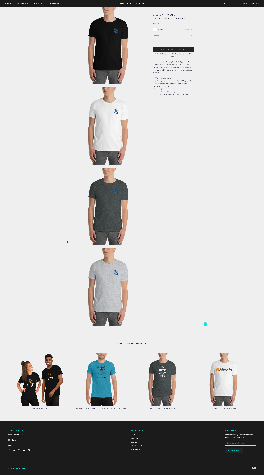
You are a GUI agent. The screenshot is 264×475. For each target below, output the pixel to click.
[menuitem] (9, 3)
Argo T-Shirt (40, 409)
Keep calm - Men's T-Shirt (163, 409)
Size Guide (12, 440)
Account (234, 3)
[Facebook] (9, 450)
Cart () (255, 3)
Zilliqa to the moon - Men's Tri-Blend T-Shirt (101, 409)
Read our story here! (15, 435)
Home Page (134, 438)
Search (244, 3)
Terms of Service (136, 446)
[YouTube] (24, 450)
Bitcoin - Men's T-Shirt (224, 409)
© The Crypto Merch (18, 468)
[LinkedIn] (29, 450)
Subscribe (234, 450)
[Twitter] (14, 450)
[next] (257, 380)
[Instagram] (19, 450)
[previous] (6, 380)
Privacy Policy (135, 449)
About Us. (133, 442)
